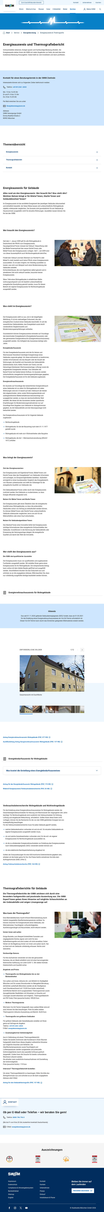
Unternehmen (87, 2)
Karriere (98, 2)
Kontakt (76, 2)
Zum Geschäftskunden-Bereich (31, 2)
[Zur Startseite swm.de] (9, 5)
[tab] (26, 709)
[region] (52, 677)
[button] (100, 9)
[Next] (82, 650)
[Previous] (78, 650)
